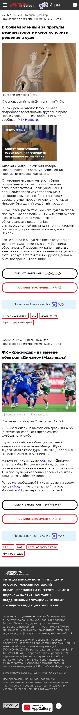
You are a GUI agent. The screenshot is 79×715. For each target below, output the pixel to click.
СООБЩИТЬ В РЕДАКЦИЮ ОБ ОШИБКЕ (30, 605)
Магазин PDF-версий (36, 584)
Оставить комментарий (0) (39, 287)
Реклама (10, 584)
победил (17, 486)
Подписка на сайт (17, 595)
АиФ (34, 94)
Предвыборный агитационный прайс (33, 600)
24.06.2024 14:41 (12, 15)
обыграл (46, 460)
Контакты (43, 595)
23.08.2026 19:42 (12, 340)
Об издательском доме (21, 579)
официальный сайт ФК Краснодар (25, 414)
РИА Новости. (28, 119)
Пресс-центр (53, 579)
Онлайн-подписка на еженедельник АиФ (36, 590)
